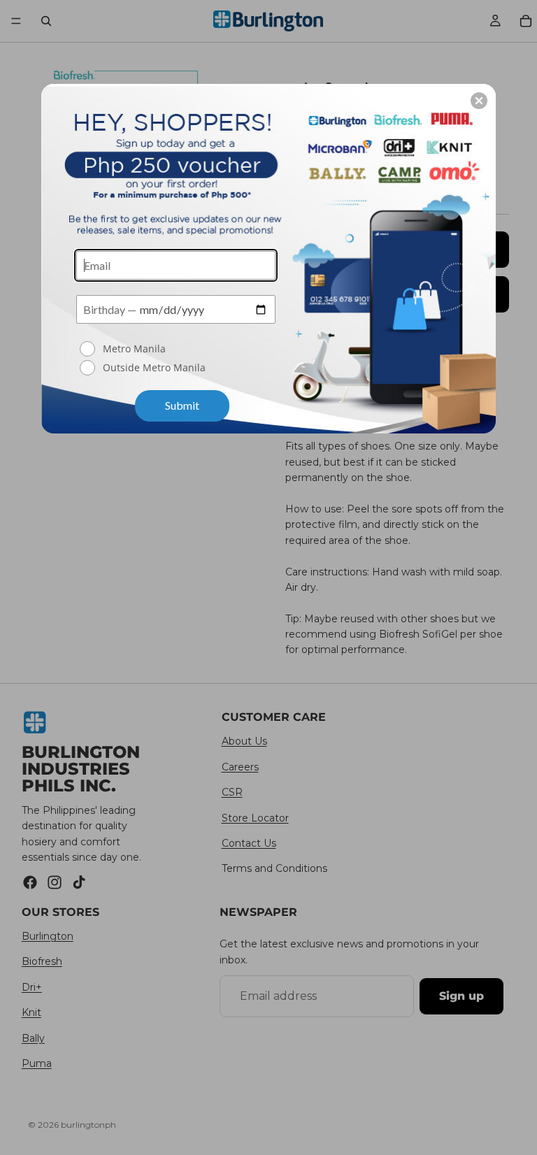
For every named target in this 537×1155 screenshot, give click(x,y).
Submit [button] (182, 405)
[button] (479, 100)
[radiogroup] (175, 359)
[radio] (177, 349)
